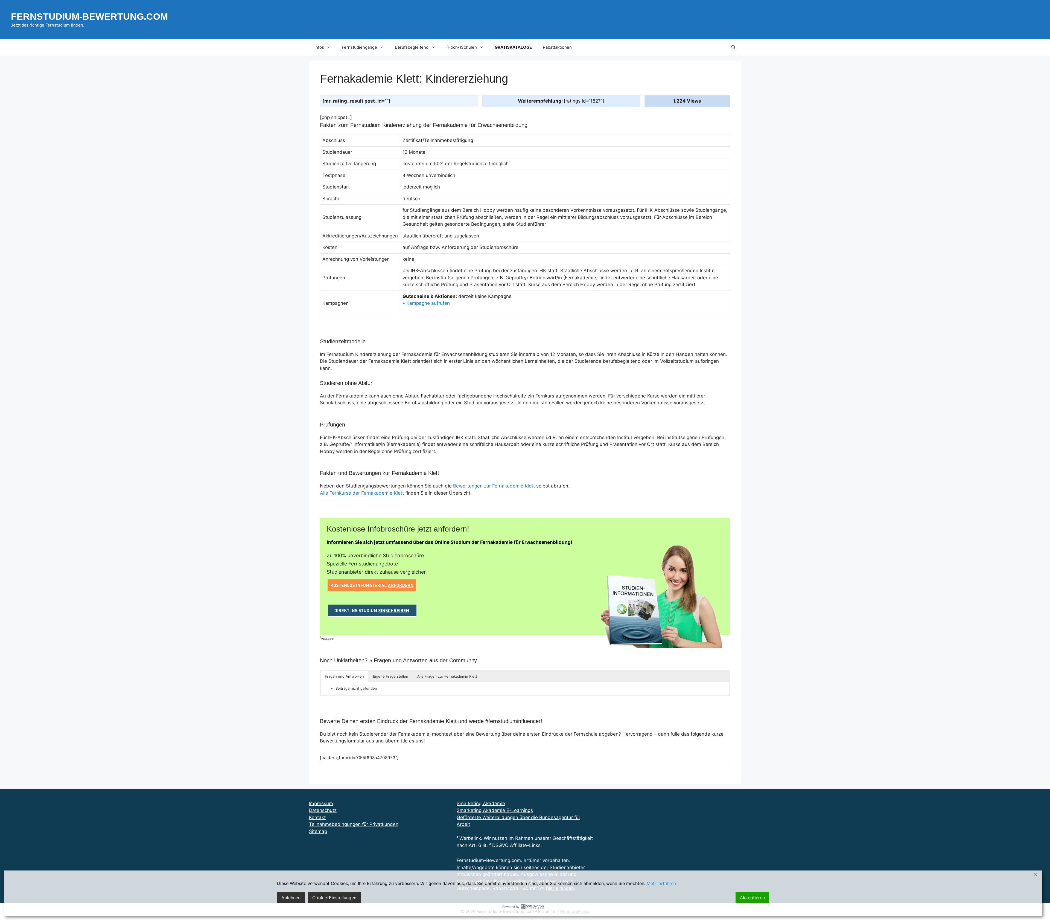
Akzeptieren (752, 897)
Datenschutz (323, 810)
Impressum (321, 803)
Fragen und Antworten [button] (344, 676)
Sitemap (318, 831)
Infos (319, 47)
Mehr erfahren (661, 883)
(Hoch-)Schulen (461, 47)
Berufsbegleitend (411, 47)
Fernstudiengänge (359, 47)
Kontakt (317, 817)
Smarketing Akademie (481, 803)
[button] (733, 47)
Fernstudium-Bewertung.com (89, 16)
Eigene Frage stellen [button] (390, 676)
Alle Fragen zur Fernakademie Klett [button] (447, 676)
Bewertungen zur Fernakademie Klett (494, 486)
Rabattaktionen (557, 47)
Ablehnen (291, 897)
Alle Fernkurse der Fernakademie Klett (362, 493)
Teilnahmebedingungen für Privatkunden (353, 824)
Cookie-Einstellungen (334, 897)
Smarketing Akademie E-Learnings (495, 810)
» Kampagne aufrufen (426, 303)
